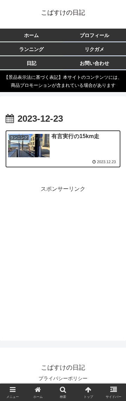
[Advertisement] (63, 256)
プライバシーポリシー (63, 378)
